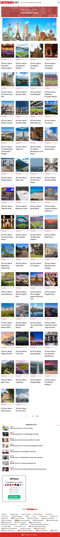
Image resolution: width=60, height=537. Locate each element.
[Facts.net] (9, 2)
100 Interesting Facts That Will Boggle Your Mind (24, 434)
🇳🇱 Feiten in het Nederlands (9, 528)
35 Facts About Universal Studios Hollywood (51, 208)
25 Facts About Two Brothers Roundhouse (50, 353)
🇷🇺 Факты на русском (8, 530)
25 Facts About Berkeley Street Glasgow (50, 265)
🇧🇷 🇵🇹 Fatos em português (22, 520)
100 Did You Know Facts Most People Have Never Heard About (28, 469)
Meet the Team (26, 514)
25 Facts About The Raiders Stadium (50, 382)
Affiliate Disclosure (17, 516)
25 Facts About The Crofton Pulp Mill (36, 325)
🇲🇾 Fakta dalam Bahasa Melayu (37, 526)
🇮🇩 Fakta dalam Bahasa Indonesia (39, 524)
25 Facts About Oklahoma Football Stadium (51, 94)
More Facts (5, 518)
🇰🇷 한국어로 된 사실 (20, 526)
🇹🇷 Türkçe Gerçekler (41, 530)
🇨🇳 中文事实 (54, 530)
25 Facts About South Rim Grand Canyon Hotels (51, 325)
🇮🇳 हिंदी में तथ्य (23, 524)
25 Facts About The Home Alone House (7, 237)
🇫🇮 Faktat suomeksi (20, 522)
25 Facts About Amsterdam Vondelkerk (50, 66)
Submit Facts (54, 516)
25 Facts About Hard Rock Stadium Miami (6, 66)
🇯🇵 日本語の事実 (6, 526)
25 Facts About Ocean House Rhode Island (6, 325)
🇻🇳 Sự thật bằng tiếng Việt (25, 530)
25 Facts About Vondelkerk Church (35, 66)
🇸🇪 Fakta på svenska (52, 520)
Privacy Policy (43, 516)
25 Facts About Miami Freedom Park (21, 294)
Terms (34, 516)
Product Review (38, 514)
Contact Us (49, 514)
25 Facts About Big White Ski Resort (21, 325)
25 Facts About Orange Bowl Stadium (21, 66)
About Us (4, 514)
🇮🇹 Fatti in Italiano (7, 520)
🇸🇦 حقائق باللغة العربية (35, 522)
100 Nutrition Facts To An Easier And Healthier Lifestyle (26, 446)
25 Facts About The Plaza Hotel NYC (6, 94)
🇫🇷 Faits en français (33, 518)
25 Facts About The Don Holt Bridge (35, 180)
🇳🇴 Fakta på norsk (6, 522)
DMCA (27, 516)
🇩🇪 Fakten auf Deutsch (17, 518)
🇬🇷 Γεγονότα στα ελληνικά (9, 524)
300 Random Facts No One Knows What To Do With (25, 440)
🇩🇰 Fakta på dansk (38, 520)
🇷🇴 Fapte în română (39, 528)
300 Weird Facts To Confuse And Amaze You (23, 463)
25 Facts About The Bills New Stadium (35, 237)
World (28, 10)
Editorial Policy (14, 514)
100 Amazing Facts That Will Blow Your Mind (23, 451)
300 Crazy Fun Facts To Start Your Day (21, 428)
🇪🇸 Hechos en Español (48, 518)
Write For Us (5, 516)
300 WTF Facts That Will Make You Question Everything (26, 457)
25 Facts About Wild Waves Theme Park (6, 265)
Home (23, 10)
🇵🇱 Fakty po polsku (25, 528)
